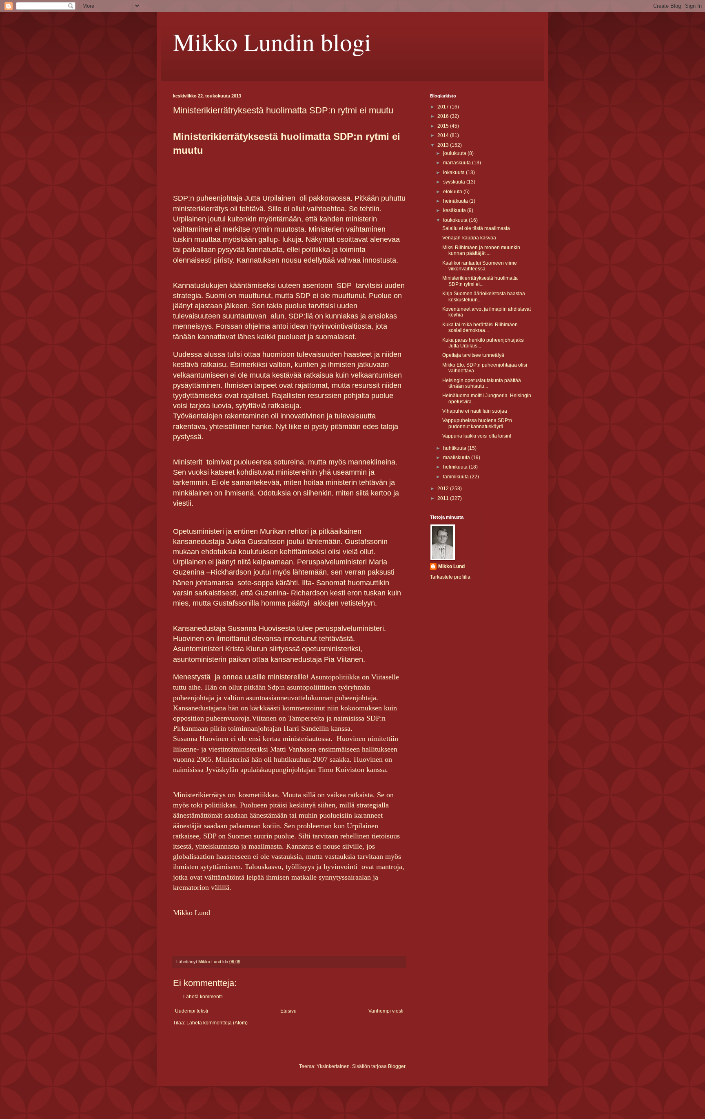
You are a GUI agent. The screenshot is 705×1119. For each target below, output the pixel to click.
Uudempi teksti (191, 1011)
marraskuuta (457, 163)
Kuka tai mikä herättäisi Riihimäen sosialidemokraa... (480, 327)
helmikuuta (456, 467)
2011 (443, 498)
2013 (443, 145)
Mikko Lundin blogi (272, 41)
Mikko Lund (451, 566)
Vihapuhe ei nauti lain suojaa (474, 411)
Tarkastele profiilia (450, 577)
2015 (443, 126)
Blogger (396, 1066)
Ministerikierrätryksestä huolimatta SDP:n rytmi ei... (480, 281)
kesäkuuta (455, 210)
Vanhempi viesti (385, 1011)
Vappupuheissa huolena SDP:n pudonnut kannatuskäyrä (477, 423)
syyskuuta (454, 182)
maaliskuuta (457, 457)
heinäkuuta (456, 201)
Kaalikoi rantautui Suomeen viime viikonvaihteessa (479, 266)
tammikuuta (456, 477)
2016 (443, 116)
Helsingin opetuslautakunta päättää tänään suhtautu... (481, 383)
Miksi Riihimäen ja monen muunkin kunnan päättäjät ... (481, 250)
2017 (443, 107)
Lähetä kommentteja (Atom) (217, 1023)
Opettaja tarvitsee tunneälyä (473, 355)
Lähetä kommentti (203, 997)
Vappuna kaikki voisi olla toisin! (476, 436)
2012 (443, 488)
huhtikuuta (455, 448)
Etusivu (288, 1011)
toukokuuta (456, 220)
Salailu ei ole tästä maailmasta (476, 228)
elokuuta (453, 192)
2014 (443, 135)
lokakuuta (454, 172)
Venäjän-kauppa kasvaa (469, 238)
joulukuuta (455, 153)
